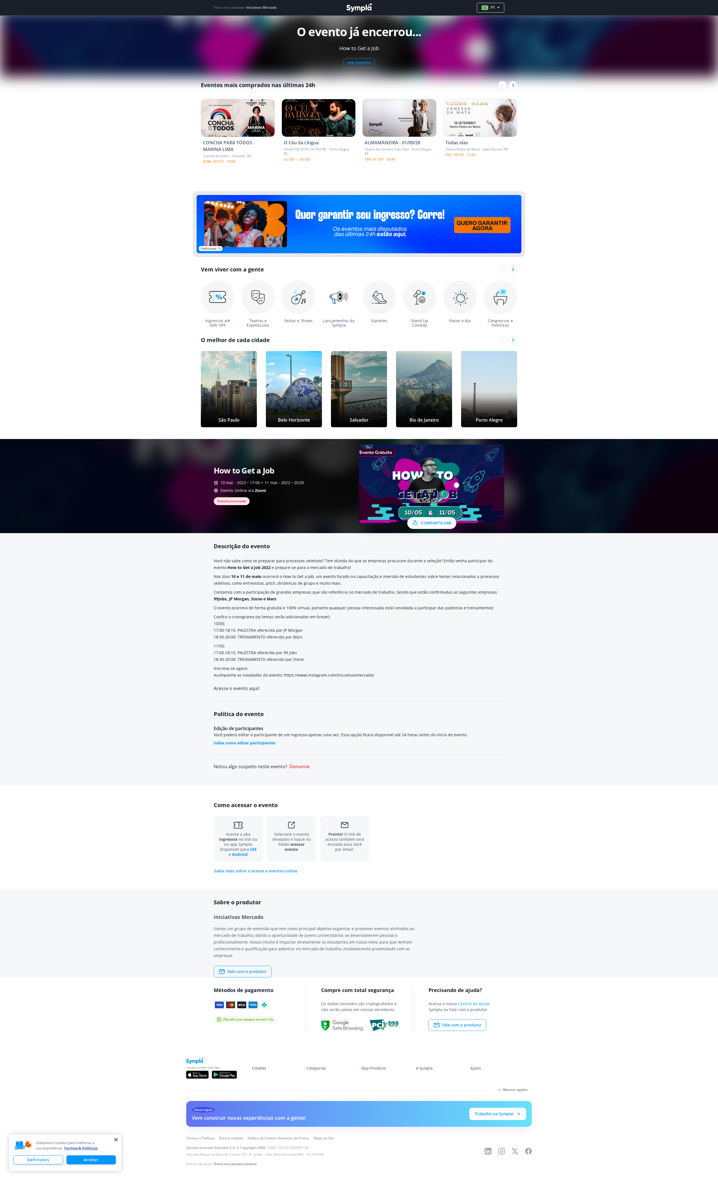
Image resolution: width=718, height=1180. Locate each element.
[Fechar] (116, 1139)
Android (240, 854)
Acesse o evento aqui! (236, 688)
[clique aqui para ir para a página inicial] (359, 7)
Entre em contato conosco (235, 1164)
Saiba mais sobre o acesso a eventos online (255, 871)
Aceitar (91, 1159)
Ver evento (359, 63)
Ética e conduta (231, 1138)
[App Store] (197, 1075)
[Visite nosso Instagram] (501, 1151)
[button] (23, 1146)
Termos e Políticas (200, 1138)
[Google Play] (224, 1075)
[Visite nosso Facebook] (528, 1151)
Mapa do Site (324, 1138)
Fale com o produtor (247, 971)
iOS (253, 849)
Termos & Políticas (81, 1148)
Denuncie (299, 766)
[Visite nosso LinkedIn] (488, 1151)
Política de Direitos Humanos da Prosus (278, 1138)
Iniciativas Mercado (261, 8)
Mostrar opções (515, 1089)
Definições (38, 1159)
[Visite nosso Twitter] (515, 1151)
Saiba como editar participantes (244, 742)
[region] (65, 1153)
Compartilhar (436, 523)
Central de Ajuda (474, 1003)
